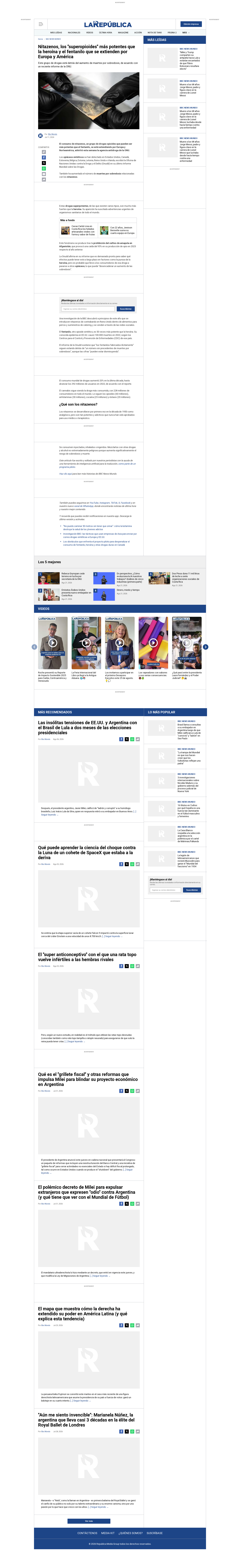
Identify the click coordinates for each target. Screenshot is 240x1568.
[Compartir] (44, 180)
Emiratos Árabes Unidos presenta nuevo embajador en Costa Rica (76, 593)
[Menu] (42, 24)
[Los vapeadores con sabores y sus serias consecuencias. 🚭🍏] (153, 643)
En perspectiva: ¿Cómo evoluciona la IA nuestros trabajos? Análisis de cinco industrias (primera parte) (130, 577)
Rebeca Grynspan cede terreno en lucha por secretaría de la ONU (73, 576)
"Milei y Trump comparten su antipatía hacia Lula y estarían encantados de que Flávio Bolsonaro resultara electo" (190, 60)
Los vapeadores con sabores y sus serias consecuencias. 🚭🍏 (153, 675)
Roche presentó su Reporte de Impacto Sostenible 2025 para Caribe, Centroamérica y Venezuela (52, 676)
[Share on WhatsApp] (44, 169)
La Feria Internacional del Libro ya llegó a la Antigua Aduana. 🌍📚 (84, 675)
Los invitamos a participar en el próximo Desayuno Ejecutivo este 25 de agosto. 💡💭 (119, 676)
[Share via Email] (44, 174)
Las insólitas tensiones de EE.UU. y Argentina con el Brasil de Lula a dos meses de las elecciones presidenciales (87, 727)
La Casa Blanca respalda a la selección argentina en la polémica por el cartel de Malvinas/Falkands (189, 836)
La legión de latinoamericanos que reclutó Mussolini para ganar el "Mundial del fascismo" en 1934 (189, 861)
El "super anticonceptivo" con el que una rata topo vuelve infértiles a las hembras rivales (87, 957)
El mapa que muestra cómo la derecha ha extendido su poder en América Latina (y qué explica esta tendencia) (82, 1313)
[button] (191, 24)
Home (40, 39)
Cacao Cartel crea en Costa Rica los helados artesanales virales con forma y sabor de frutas (83, 230)
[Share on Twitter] (44, 163)
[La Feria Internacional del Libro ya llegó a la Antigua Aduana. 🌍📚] (86, 643)
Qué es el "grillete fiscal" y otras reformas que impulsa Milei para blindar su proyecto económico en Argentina (88, 1079)
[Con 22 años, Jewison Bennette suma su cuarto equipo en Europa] (104, 230)
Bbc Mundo (52, 134)
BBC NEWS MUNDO (53, 39)
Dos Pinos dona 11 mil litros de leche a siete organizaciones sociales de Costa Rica (186, 577)
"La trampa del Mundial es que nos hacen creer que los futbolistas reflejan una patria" (189, 758)
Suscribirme (126, 309)
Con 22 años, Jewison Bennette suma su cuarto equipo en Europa (122, 230)
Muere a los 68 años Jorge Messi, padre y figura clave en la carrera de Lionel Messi (190, 90)
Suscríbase (155, 1533)
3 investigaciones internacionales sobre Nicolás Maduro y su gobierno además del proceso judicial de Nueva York (188, 784)
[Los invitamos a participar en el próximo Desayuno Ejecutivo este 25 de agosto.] (120, 643)
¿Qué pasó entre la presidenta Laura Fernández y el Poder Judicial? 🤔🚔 (187, 675)
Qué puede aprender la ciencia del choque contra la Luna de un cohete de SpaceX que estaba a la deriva (87, 852)
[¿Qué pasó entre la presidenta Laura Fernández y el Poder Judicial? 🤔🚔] (187, 643)
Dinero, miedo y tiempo (128, 590)
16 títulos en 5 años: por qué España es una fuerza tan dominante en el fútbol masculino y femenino (189, 811)
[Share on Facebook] (44, 158)
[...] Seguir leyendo (111, 936)
